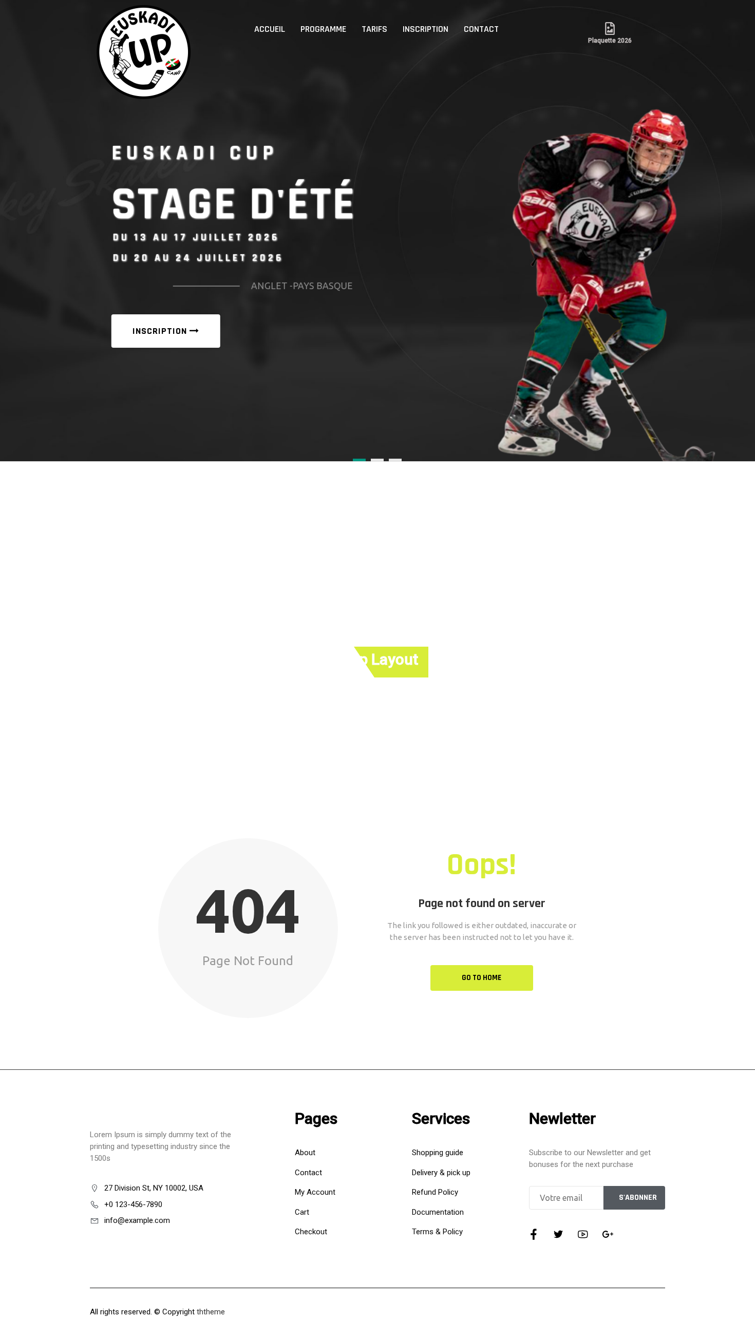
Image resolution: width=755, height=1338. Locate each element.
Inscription (425, 29)
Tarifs (374, 29)
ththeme (211, 1311)
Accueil (269, 29)
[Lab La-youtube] (583, 1234)
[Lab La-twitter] (558, 1234)
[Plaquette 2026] (609, 28)
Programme (323, 29)
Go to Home (481, 978)
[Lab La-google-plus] (607, 1234)
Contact (481, 29)
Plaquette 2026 (610, 40)
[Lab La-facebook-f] (533, 1234)
